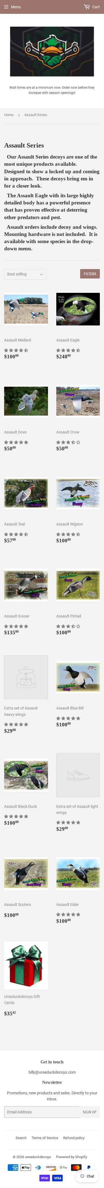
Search (21, 1138)
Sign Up (89, 1112)
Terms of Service (45, 1138)
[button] (16, 350)
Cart (96, 7)
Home (9, 115)
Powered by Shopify (71, 1157)
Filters (90, 274)
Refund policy (74, 1138)
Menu (16, 7)
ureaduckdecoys (38, 1157)
